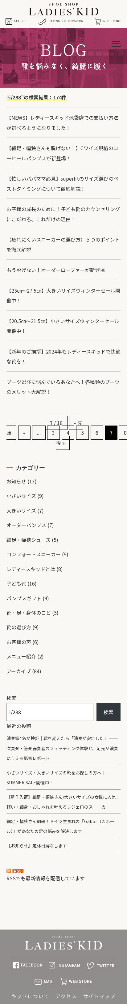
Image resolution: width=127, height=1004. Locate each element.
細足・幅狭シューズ (28, 539)
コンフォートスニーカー (33, 554)
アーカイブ (18, 671)
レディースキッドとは (30, 569)
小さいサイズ (21, 495)
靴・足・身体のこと (28, 612)
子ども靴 (16, 583)
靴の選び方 (18, 627)
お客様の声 (18, 642)
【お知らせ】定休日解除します (36, 845)
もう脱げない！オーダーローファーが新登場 (55, 270)
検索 (11, 698)
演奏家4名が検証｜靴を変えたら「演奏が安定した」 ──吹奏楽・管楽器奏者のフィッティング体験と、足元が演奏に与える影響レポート (62, 748)
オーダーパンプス (26, 525)
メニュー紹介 (21, 656)
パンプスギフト (23, 598)
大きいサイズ (21, 510)
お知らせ (16, 481)
